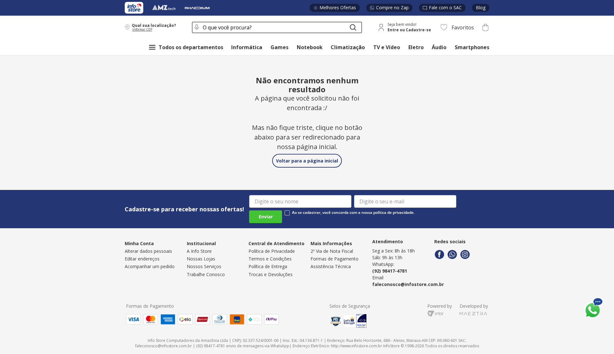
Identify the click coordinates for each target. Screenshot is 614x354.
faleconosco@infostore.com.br (408, 284)
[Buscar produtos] (353, 27)
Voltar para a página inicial (307, 161)
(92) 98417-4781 (389, 271)
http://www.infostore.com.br (356, 346)
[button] (154, 27)
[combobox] (277, 27)
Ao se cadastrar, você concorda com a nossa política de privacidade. (353, 212)
